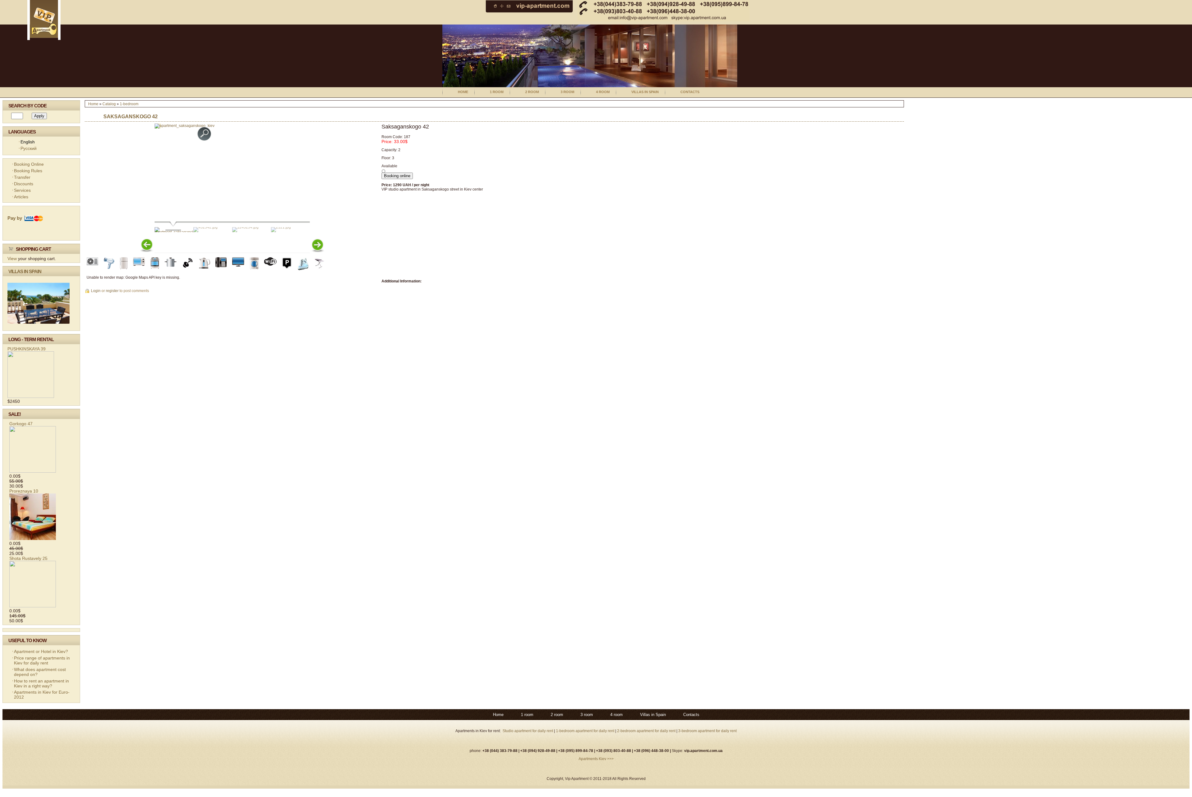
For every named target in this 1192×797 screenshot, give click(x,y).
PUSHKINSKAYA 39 (26, 348)
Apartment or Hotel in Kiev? (41, 651)
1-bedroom (129, 104)
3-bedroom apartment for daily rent (707, 731)
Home (463, 92)
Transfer (22, 177)
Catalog (109, 104)
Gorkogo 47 (21, 423)
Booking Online (29, 164)
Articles (21, 196)
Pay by (16, 218)
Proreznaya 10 (23, 491)
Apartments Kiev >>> (596, 759)
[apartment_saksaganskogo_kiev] (184, 126)
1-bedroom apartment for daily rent (585, 731)
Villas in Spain (645, 92)
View (12, 258)
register (112, 291)
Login (96, 291)
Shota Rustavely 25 (28, 558)
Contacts (689, 92)
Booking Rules (28, 170)
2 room (532, 92)
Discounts (23, 183)
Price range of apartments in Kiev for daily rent (42, 660)
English (27, 141)
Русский (28, 148)
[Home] (44, 39)
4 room (603, 92)
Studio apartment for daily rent (528, 731)
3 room (567, 92)
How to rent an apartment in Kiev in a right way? (41, 683)
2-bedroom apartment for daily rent (646, 731)
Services (22, 190)
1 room (496, 92)
